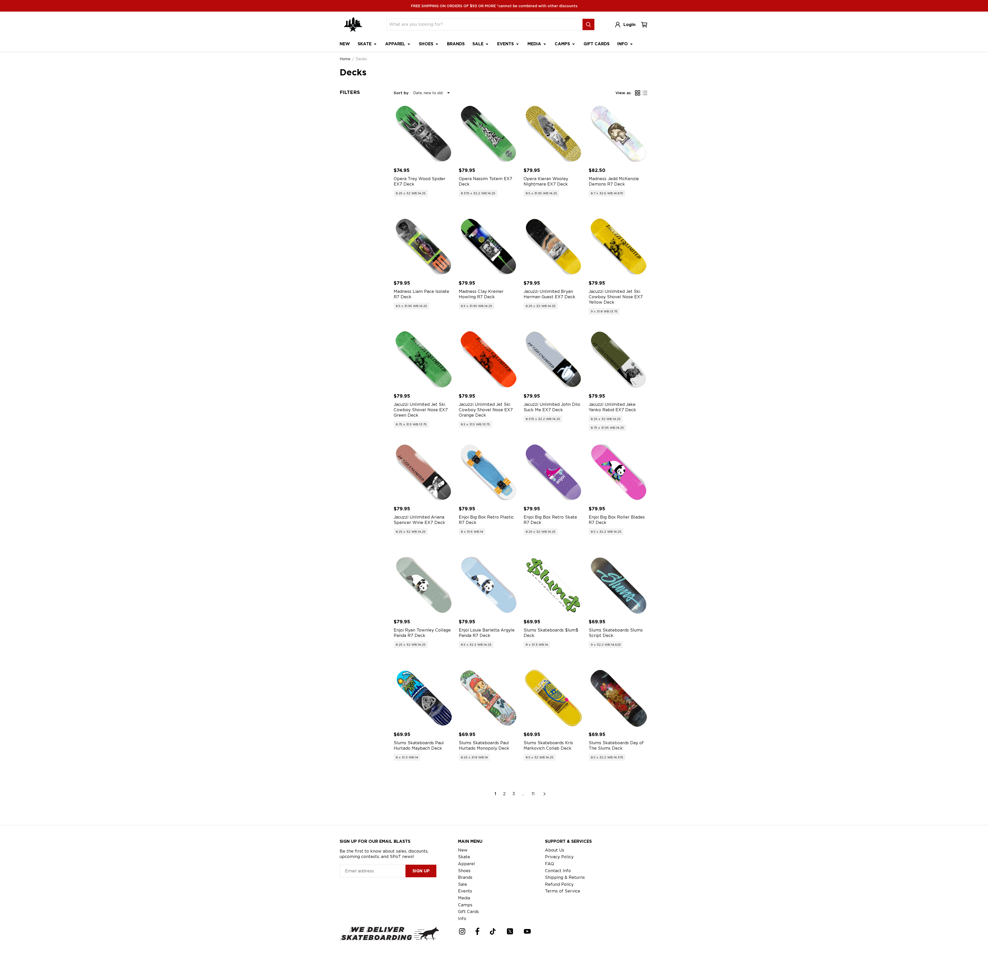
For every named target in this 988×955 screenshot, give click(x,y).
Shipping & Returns (565, 877)
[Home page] (353, 24)
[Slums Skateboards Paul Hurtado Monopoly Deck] (489, 698)
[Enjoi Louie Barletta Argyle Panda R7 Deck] (489, 585)
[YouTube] (527, 931)
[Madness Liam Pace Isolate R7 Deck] (424, 247)
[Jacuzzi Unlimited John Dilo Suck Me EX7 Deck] (554, 359)
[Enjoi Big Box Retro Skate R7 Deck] (554, 472)
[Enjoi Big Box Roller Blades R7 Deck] (619, 472)
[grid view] (637, 93)
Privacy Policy (559, 856)
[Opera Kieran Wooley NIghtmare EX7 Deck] (554, 134)
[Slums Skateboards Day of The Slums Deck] (619, 698)
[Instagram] (462, 931)
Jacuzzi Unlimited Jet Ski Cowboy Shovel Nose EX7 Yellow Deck (616, 297)
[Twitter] (510, 931)
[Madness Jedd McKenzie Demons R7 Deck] (619, 134)
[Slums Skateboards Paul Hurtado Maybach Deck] (424, 698)
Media (534, 43)
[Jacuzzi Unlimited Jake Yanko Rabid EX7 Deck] (619, 359)
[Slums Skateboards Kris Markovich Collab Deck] (554, 698)
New (345, 43)
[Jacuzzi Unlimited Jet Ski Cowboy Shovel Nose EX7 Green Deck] (424, 359)
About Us (554, 850)
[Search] (588, 24)
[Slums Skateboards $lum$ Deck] (554, 585)
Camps (563, 43)
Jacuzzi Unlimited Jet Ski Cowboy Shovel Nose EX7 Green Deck (421, 410)
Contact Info (558, 870)
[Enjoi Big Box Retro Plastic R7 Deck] (489, 472)
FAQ (549, 863)
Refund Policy (559, 884)
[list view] (644, 93)
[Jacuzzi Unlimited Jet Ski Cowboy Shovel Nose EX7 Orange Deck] (489, 359)
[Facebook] (477, 931)
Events (506, 43)
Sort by (401, 93)
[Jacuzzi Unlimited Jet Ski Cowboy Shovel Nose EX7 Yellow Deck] (619, 247)
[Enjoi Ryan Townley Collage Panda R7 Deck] (424, 585)
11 (533, 793)
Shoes (427, 43)
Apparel (396, 43)
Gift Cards (597, 43)
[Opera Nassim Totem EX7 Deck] (489, 134)
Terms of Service (562, 891)
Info (623, 43)
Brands (456, 43)
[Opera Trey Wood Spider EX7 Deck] (424, 134)
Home (345, 59)
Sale (478, 43)
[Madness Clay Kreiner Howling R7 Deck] (489, 247)
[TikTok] (493, 931)
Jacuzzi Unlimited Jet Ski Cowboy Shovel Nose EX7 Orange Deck (486, 410)
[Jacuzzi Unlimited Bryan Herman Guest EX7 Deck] (554, 247)
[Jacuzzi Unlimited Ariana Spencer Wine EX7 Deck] (424, 472)
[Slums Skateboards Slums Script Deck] (619, 585)
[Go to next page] (545, 793)
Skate (365, 43)
